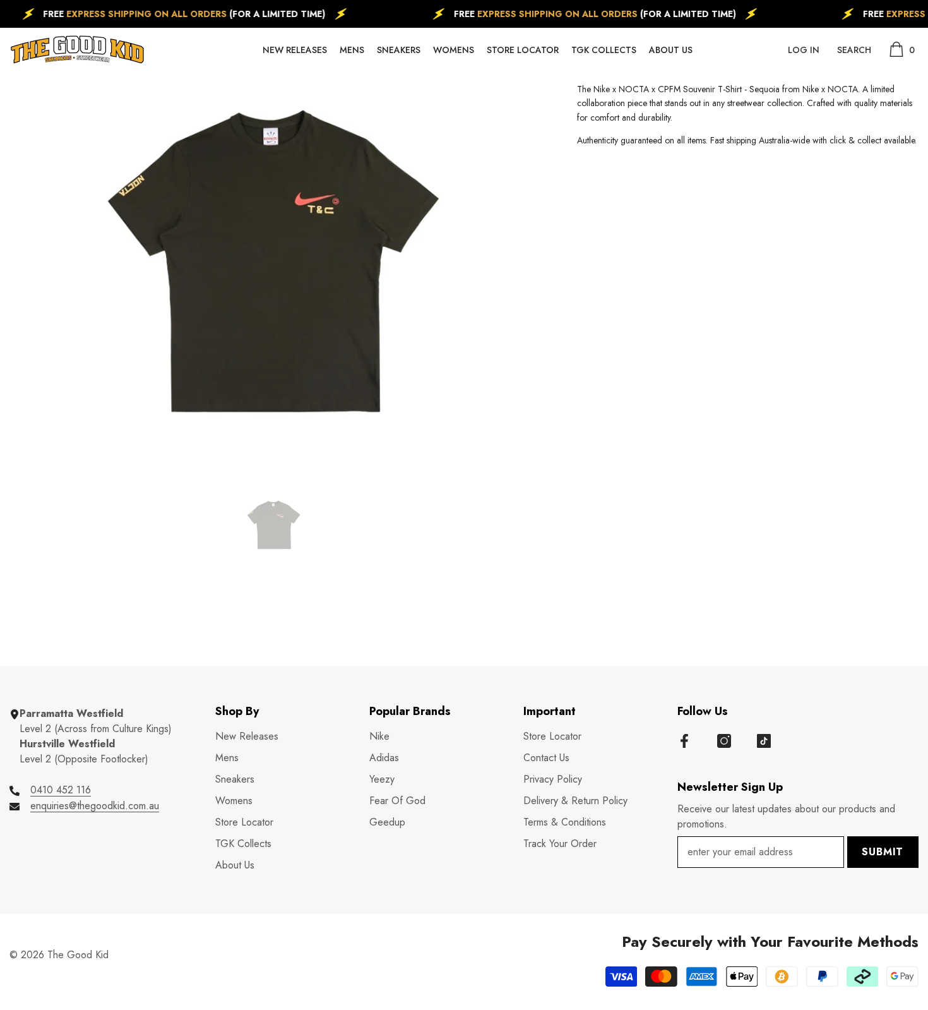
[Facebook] (684, 741)
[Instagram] (724, 741)
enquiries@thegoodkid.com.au (94, 805)
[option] (274, 261)
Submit (882, 852)
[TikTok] (764, 741)
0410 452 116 (60, 790)
